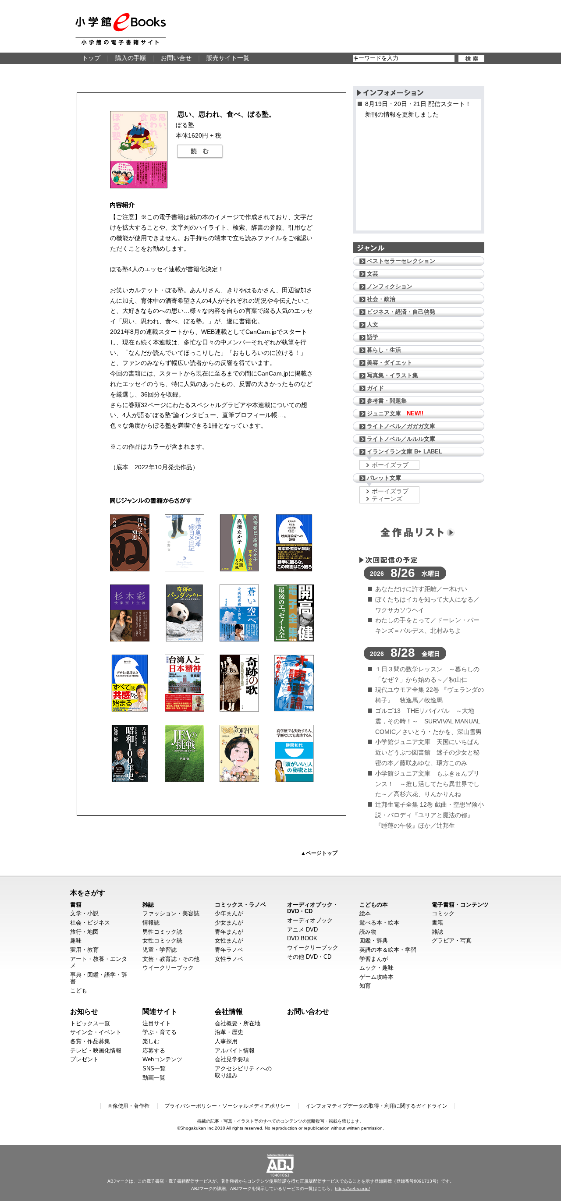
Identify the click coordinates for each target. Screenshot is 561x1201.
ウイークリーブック (168, 967)
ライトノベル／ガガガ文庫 (401, 426)
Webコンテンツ (162, 1059)
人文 (372, 324)
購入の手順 (130, 57)
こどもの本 (373, 904)
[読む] (200, 151)
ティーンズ (387, 498)
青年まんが (229, 931)
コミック (443, 913)
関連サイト (160, 1011)
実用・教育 (84, 949)
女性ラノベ (229, 959)
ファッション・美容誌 (170, 913)
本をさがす (87, 892)
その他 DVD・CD (309, 956)
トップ (91, 57)
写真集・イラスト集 (392, 375)
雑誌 (148, 904)
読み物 (367, 931)
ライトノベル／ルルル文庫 (401, 439)
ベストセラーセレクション (401, 261)
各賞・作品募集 (90, 1041)
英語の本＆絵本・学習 (387, 949)
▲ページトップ (319, 853)
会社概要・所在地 (237, 1023)
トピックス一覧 (90, 1023)
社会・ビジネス (90, 922)
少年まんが (229, 913)
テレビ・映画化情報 (95, 1050)
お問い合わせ (308, 1011)
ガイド (375, 388)
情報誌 (151, 922)
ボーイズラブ (390, 464)
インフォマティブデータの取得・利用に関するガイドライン (376, 1106)
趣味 (76, 940)
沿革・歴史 (229, 1032)
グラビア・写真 (452, 940)
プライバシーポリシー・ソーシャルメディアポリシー (227, 1106)
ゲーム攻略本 (376, 977)
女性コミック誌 (162, 940)
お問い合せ (176, 57)
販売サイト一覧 (227, 57)
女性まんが (229, 940)
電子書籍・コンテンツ (460, 904)
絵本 (365, 913)
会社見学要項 (232, 1059)
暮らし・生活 (384, 350)
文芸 (372, 273)
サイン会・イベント (95, 1032)
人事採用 (226, 1041)
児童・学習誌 (159, 949)
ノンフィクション (389, 286)
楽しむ (151, 1041)
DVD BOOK (302, 938)
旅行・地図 (84, 931)
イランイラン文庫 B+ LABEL (404, 451)
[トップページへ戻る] (121, 29)
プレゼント (84, 1059)
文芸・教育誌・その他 (170, 959)
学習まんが (373, 959)
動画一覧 (153, 1077)
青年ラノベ (229, 949)
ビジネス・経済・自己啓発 (401, 311)
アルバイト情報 (235, 1050)
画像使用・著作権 (128, 1106)
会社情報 (229, 1011)
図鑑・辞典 (373, 940)
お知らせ (84, 1011)
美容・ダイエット (389, 362)
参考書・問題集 (387, 400)
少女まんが (229, 922)
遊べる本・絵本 (379, 922)
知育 (365, 985)
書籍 (76, 904)
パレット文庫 (384, 478)
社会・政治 (381, 299)
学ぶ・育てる (159, 1032)
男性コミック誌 (162, 931)
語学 (372, 337)
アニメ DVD (302, 929)
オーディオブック (310, 920)
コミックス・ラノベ (240, 904)
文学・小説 (84, 913)
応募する (153, 1050)
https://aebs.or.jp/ (352, 1188)
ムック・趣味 (376, 967)
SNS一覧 (154, 1068)
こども (78, 990)
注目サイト (156, 1023)
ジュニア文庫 (395, 413)
